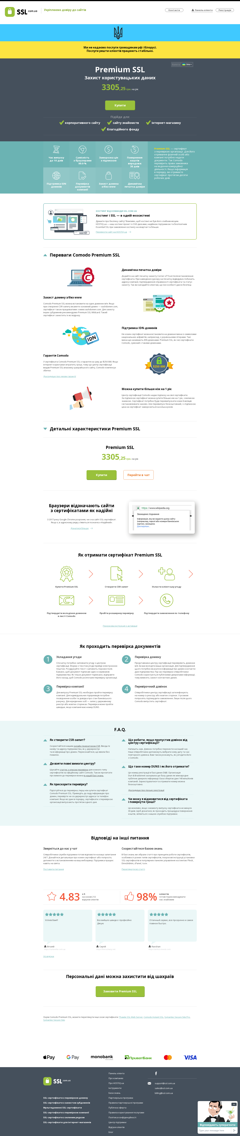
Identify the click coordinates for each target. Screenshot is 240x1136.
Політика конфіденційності (122, 1117)
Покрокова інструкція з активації (120, 625)
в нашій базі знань (94, 775)
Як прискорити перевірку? (69, 784)
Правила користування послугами (126, 1112)
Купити (120, 105)
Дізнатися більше (80, 528)
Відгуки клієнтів (117, 1127)
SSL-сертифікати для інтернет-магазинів (67, 1122)
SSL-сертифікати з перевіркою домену (65, 1097)
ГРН (188, 64)
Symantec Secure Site (54, 1019)
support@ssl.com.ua (165, 1083)
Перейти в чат (138, 475)
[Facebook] (157, 1073)
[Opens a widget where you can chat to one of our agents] (217, 1117)
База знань (114, 1092)
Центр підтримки (117, 1122)
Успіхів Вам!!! (51, 920)
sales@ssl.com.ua (164, 1088)
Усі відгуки (48, 956)
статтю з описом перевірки (74, 769)
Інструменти (115, 1088)
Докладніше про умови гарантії (59, 376)
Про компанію (116, 1078)
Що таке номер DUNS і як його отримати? (158, 766)
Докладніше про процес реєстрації (146, 790)
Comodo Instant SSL (153, 1017)
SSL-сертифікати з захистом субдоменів (66, 1102)
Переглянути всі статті (133, 869)
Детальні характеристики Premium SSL (95, 429)
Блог (111, 1132)
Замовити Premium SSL (120, 991)
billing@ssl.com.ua (164, 1093)
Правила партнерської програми (126, 1102)
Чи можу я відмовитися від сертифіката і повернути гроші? (158, 800)
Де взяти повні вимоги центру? (72, 763)
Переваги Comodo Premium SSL (85, 255)
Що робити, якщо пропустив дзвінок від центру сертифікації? (157, 741)
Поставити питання (53, 869)
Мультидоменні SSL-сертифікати (62, 1107)
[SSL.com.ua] (21, 16)
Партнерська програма (121, 1097)
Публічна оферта (117, 1107)
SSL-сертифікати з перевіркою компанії (66, 1112)
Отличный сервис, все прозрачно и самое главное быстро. (171, 922)
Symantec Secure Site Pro (177, 1017)
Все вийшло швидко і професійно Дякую (114, 922)
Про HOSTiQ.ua (116, 1083)
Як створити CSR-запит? (67, 740)
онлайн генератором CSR (87, 745)
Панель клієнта (204, 10)
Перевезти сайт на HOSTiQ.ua (111, 231)
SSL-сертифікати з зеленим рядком (64, 1117)
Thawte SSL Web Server (131, 1017)
